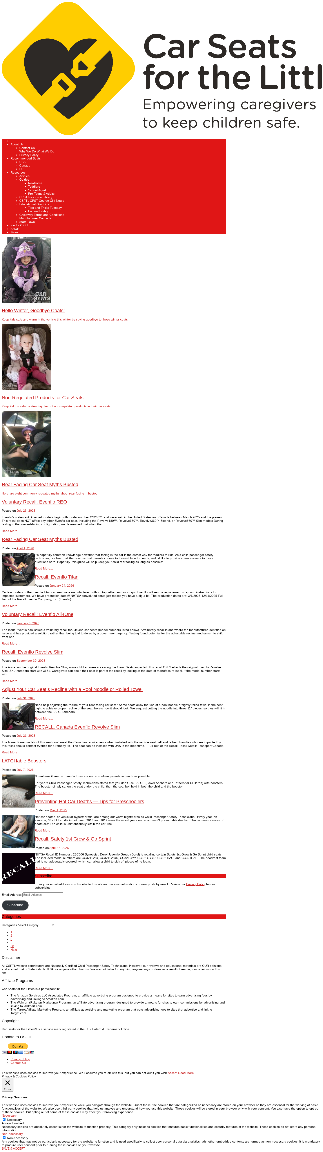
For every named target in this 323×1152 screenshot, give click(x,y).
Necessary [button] (9, 1115)
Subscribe (15, 905)
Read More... (44, 568)
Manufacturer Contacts (35, 218)
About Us (17, 144)
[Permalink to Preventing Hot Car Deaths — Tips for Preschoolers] (18, 847)
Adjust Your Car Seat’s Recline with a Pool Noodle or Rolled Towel (72, 689)
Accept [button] (172, 1073)
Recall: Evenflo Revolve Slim (32, 652)
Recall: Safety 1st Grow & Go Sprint (73, 839)
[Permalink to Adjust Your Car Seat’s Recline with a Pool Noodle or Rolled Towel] (18, 729)
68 (12, 946)
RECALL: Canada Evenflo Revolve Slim (77, 727)
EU (21, 169)
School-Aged (37, 190)
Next (14, 949)
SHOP (15, 229)
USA (22, 162)
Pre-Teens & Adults (41, 193)
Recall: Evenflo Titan (56, 577)
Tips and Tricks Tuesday (45, 207)
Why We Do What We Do (36, 151)
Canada (24, 165)
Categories (9, 925)
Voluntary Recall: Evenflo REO (34, 502)
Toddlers (34, 186)
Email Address (12, 894)
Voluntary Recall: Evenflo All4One (37, 614)
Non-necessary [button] (12, 1134)
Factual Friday (38, 211)
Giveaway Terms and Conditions (41, 214)
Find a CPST (19, 225)
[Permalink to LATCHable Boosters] (18, 806)
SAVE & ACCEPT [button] (13, 1148)
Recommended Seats (26, 158)
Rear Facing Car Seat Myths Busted (40, 539)
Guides (24, 179)
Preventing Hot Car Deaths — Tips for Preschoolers (89, 801)
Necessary (14, 1119)
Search (15, 232)
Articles (24, 176)
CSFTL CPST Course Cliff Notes (41, 200)
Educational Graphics (34, 204)
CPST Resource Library (35, 197)
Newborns (35, 183)
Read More (186, 1073)
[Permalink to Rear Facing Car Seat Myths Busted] (18, 585)
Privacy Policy (28, 155)
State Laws (27, 221)
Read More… (11, 531)
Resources (18, 172)
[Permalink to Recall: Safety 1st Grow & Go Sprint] (18, 883)
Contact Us (27, 148)
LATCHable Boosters (24, 761)
